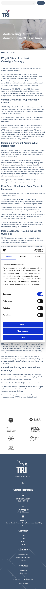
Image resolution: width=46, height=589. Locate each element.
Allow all (23, 325)
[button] (42, 12)
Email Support (23, 510)
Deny (23, 337)
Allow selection (23, 331)
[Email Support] (23, 505)
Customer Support (23, 499)
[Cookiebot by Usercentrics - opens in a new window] (33, 250)
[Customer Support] (23, 494)
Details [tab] (23, 256)
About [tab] (37, 256)
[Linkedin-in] (23, 483)
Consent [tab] (8, 256)
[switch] (40, 301)
